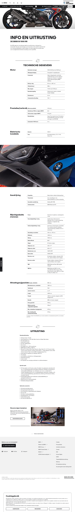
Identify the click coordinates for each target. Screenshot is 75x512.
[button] (4, 3)
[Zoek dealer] (14, 2)
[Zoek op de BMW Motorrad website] (10, 2)
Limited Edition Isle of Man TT (16, 6)
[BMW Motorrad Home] (68, 3)
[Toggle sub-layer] (36, 6)
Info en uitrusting (29, 6)
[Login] (17, 2)
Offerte (56, 6)
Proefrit (70, 6)
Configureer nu (63, 6)
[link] (47, 6)
